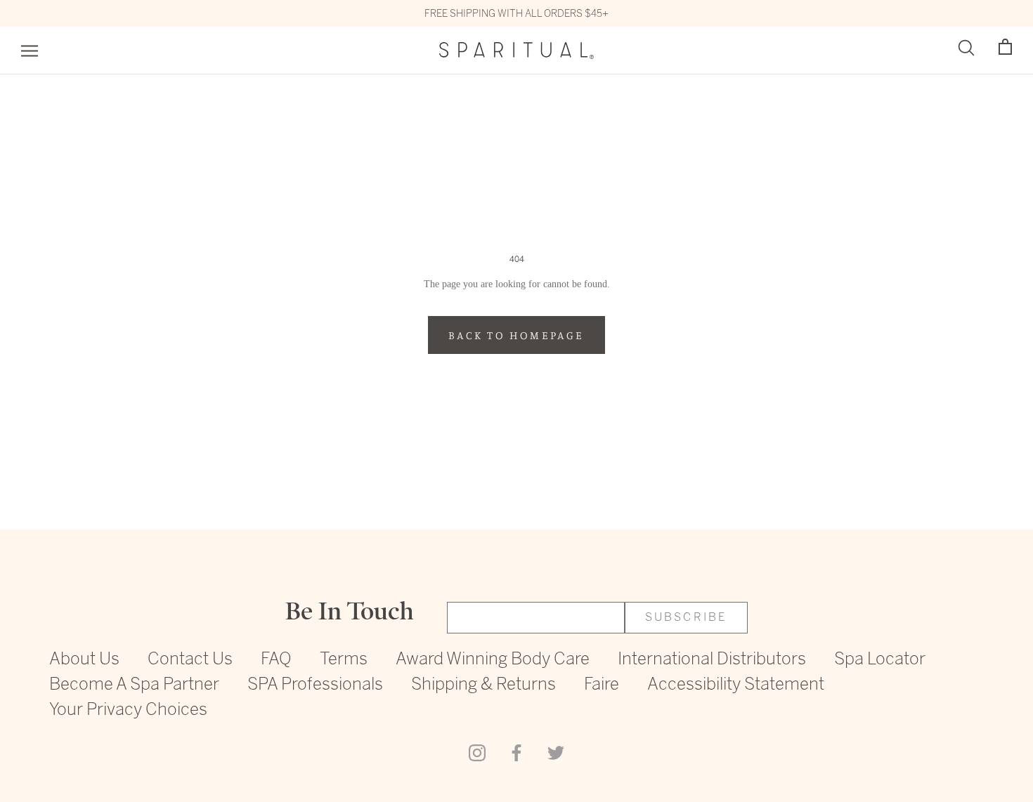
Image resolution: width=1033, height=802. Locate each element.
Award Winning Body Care (493, 660)
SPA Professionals (315, 685)
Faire (601, 685)
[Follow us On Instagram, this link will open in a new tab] (477, 751)
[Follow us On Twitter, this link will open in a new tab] (555, 751)
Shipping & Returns (483, 685)
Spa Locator (879, 660)
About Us (84, 660)
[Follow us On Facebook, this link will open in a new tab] (516, 751)
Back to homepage (516, 335)
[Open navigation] (29, 51)
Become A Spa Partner (134, 685)
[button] (1005, 47)
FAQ (276, 660)
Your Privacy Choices (128, 710)
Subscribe (686, 617)
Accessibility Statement (735, 685)
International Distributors (712, 660)
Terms (344, 660)
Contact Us (190, 660)
